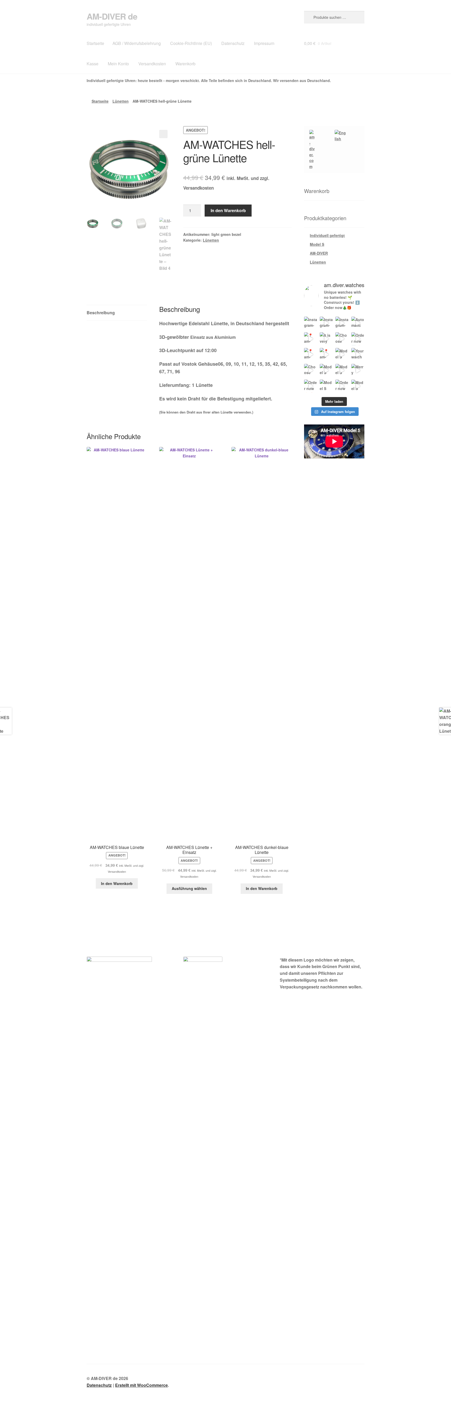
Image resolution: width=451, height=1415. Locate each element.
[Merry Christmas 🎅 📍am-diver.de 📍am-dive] (357, 370)
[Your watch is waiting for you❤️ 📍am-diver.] (357, 354)
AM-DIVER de (112, 16)
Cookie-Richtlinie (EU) (191, 43)
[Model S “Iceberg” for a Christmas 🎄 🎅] (357, 386)
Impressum (264, 43)
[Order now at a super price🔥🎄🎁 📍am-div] (341, 386)
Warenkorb (185, 64)
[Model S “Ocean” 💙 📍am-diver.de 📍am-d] (341, 370)
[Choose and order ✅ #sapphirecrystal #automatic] (310, 370)
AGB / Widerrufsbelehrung (136, 43)
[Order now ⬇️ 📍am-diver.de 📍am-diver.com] (357, 338)
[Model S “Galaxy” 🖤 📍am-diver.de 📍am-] (326, 370)
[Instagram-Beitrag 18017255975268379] (310, 323)
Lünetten (120, 101)
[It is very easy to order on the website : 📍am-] (326, 338)
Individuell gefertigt (327, 235)
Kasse (92, 64)
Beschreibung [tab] (101, 313)
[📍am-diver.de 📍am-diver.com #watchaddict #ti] (310, 338)
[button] (163, 134)
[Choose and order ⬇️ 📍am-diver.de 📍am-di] (341, 338)
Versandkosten (152, 64)
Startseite (95, 43)
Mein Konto (118, 64)
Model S (317, 244)
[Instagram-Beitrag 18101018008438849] (326, 323)
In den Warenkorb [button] (117, 883)
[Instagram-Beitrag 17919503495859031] (341, 323)
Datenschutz (233, 43)
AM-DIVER (319, 253)
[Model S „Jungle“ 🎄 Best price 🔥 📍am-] (326, 386)
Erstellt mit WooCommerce (141, 1385)
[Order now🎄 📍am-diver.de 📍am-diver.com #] (310, 386)
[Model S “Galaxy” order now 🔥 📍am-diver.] (341, 354)
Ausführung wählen (189, 888)
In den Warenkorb (228, 210)
